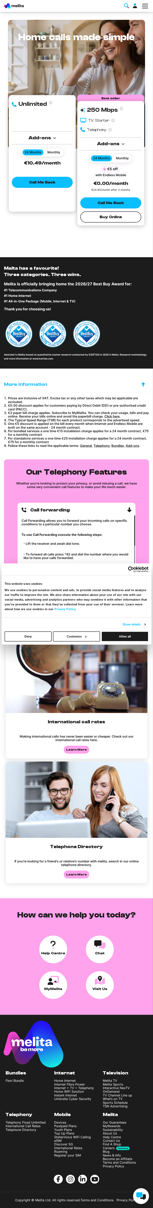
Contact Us (111, 1141)
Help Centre (112, 1137)
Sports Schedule (115, 1103)
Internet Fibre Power (69, 1084)
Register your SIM (67, 1155)
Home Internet (65, 1081)
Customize (74, 636)
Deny (28, 636)
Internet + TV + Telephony (74, 1088)
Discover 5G (63, 1144)
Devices (60, 1122)
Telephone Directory (21, 1130)
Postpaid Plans (65, 1126)
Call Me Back (42, 182)
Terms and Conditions (119, 1162)
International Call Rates (23, 1126)
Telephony (102, 446)
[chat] (141, 1196)
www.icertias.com (42, 358)
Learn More (76, 749)
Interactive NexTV (116, 1088)
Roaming (60, 1152)
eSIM (58, 1141)
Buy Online (111, 217)
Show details (132, 624)
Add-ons (132, 446)
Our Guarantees (114, 1122)
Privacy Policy (113, 1166)
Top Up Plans (64, 1133)
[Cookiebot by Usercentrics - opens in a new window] (131, 569)
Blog (106, 1152)
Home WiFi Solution (69, 1091)
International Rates (68, 1148)
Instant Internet (65, 1095)
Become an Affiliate (117, 1159)
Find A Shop (112, 1144)
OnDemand (111, 1091)
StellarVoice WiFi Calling (72, 1137)
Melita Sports (113, 1084)
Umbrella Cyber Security (72, 1099)
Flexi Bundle (15, 1081)
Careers (109, 1148)
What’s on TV (113, 1099)
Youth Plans (63, 1130)
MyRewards (111, 1126)
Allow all (125, 636)
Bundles (117, 446)
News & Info (112, 1155)
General (86, 446)
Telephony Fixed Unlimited (26, 1122)
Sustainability (113, 1130)
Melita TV (110, 1081)
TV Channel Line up (117, 1095)
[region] (76, 553)
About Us (110, 1133)
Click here (112, 416)
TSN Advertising (115, 1106)
